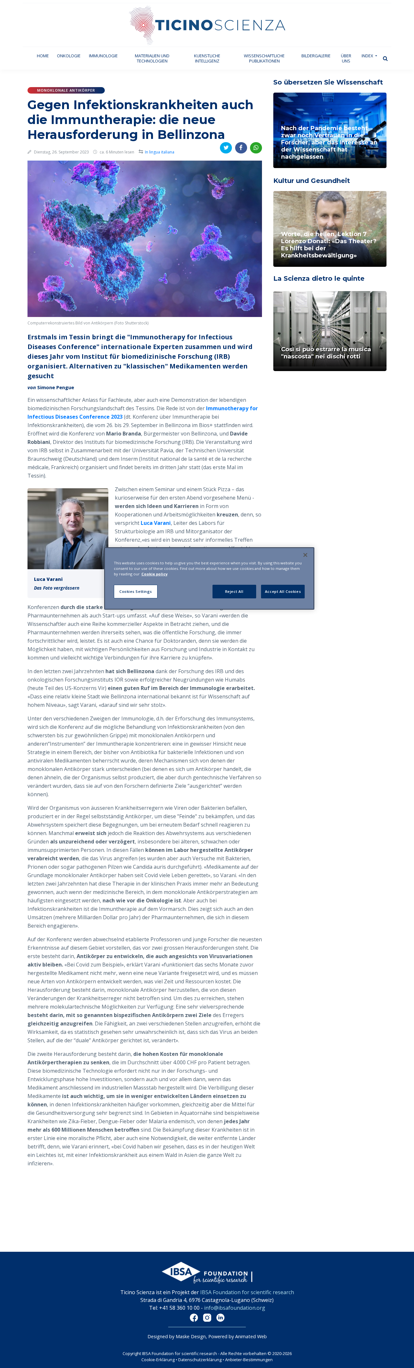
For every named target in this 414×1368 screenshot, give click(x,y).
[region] (209, 578)
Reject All (234, 591)
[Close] (305, 555)
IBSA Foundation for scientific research (247, 1292)
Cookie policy (154, 573)
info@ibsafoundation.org (234, 1307)
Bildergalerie (316, 56)
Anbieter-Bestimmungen (249, 1359)
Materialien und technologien (152, 58)
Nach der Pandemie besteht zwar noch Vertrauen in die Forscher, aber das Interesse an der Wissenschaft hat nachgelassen (329, 142)
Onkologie (69, 56)
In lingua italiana (159, 152)
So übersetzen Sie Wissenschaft (328, 82)
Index (368, 56)
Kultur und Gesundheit (311, 181)
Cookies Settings (135, 591)
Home (45, 55)
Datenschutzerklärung (200, 1359)
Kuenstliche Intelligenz (207, 58)
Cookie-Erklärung (158, 1359)
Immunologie (103, 56)
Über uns (346, 58)
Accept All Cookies (283, 591)
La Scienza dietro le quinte (319, 278)
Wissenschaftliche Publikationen (264, 58)
